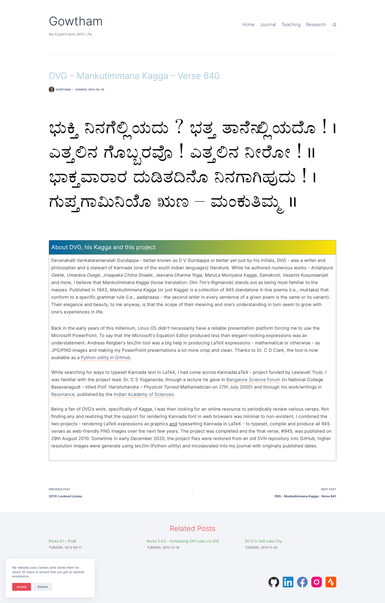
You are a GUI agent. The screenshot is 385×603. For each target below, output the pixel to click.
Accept (22, 587)
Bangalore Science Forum (253, 379)
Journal (268, 24)
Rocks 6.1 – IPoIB (62, 541)
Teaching (291, 24)
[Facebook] (302, 582)
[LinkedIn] (288, 582)
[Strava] (331, 582)
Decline (43, 587)
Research (316, 24)
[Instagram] (316, 582)
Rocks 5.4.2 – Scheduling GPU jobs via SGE (183, 541)
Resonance (63, 394)
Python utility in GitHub (105, 357)
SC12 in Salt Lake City (263, 541)
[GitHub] (273, 582)
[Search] (334, 24)
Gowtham (76, 21)
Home (248, 24)
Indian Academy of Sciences (144, 394)
